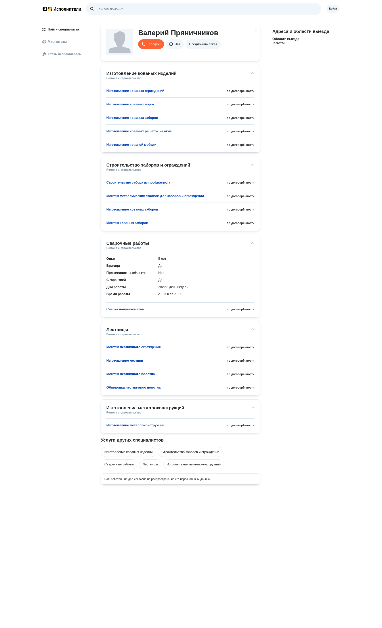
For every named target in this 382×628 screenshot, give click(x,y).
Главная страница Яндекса (44, 9)
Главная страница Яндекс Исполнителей (61, 9)
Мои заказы (57, 42)
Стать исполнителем (65, 54)
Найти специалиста (63, 29)
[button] (151, 44)
